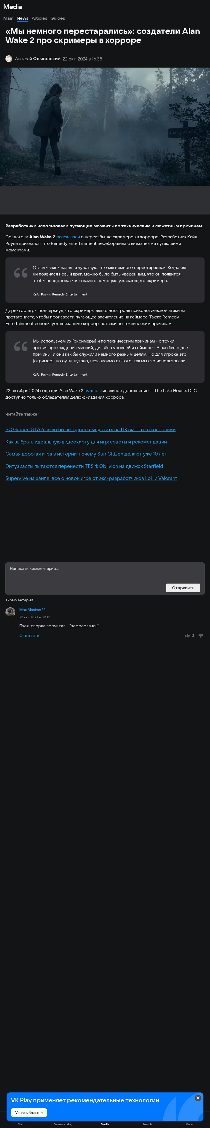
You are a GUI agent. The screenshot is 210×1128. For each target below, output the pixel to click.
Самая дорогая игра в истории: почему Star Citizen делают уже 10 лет (86, 454)
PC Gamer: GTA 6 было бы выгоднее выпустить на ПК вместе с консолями (90, 429)
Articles (39, 18)
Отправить (183, 587)
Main (8, 18)
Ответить (29, 635)
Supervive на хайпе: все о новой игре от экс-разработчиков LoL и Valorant (91, 478)
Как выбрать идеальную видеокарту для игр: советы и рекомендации (86, 442)
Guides (58, 18)
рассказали (68, 236)
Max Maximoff (32, 609)
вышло (91, 390)
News (22, 18)
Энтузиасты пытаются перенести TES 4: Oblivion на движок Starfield (84, 466)
